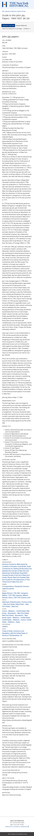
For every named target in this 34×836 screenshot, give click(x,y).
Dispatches (18, 586)
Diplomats (5, 602)
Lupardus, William (22, 595)
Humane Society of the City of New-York (15, 575)
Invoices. (26, 586)
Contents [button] (26, 28)
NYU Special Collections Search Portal (13, 11)
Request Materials (21, 25)
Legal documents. (8, 589)
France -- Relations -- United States (14, 611)
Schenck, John (25, 597)
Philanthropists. (15, 602)
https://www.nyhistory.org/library (16, 826)
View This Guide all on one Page (12, 28)
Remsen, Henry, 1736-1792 (11, 597)
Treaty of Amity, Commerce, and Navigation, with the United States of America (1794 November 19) (14, 633)
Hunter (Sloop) (7, 577)
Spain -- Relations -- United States (18, 618)
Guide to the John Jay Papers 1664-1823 (16, 17)
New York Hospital (19, 577)
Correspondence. (8, 586)
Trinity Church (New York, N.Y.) (12, 582)
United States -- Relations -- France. (14, 620)
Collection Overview (8, 25)
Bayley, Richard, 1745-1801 (11, 593)
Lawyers (5, 626)
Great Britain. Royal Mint (19, 573)
